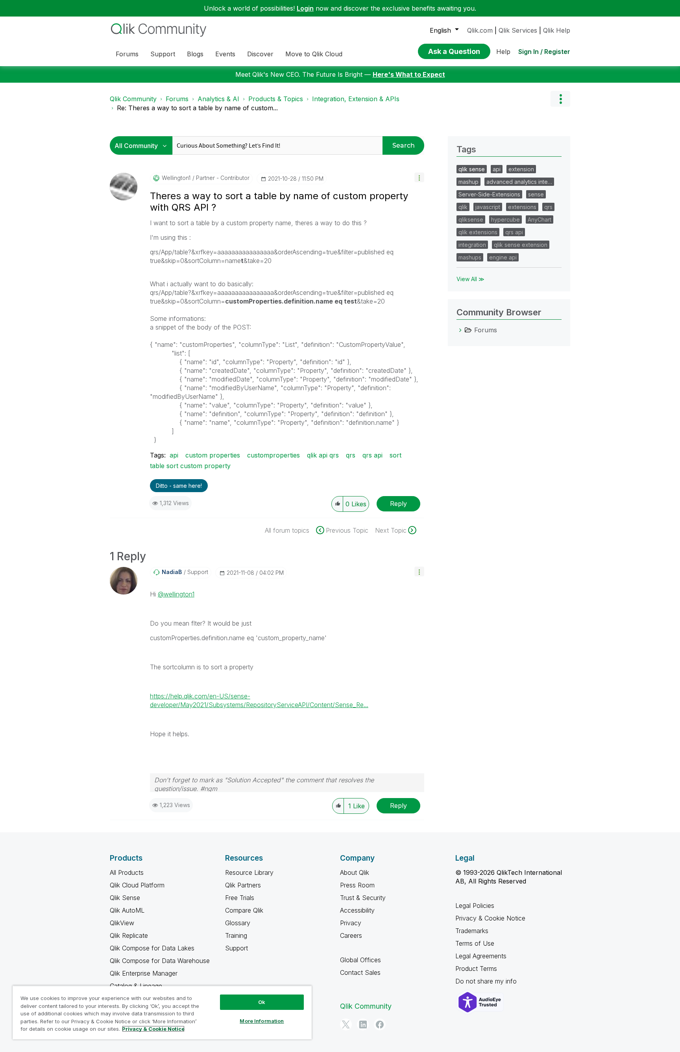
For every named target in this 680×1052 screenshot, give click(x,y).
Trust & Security (363, 898)
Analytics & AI (218, 99)
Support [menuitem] (162, 54)
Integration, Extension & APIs (355, 99)
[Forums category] (460, 330)
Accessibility (357, 910)
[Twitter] (346, 1024)
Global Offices (360, 960)
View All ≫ (470, 279)
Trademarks (471, 931)
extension (521, 169)
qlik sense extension (520, 244)
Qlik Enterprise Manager (143, 973)
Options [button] (560, 99)
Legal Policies (474, 905)
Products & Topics (275, 99)
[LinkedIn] (363, 1024)
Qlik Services (518, 30)
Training (236, 935)
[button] (419, 177)
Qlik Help (556, 30)
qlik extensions (477, 232)
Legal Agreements (480, 956)
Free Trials (239, 898)
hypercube (505, 219)
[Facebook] (380, 1024)
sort (395, 455)
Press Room (357, 885)
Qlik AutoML (127, 910)
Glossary (237, 923)
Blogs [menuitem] (195, 54)
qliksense (470, 219)
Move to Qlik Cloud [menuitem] (313, 54)
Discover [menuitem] (260, 54)
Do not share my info (487, 981)
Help (503, 52)
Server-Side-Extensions (489, 194)
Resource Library (249, 872)
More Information (262, 1021)
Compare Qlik (244, 910)
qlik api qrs (323, 455)
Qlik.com (480, 30)
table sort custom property (190, 466)
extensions (522, 207)
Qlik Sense (125, 898)
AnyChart (539, 219)
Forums (177, 99)
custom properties (212, 455)
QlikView (122, 923)
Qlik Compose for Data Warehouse (160, 961)
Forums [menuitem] (127, 54)
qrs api (372, 455)
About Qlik (354, 872)
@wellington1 (176, 594)
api (174, 455)
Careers (351, 935)
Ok (261, 1002)
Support (236, 948)
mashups (469, 257)
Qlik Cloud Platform (137, 885)
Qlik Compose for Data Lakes (152, 948)
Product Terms (476, 968)
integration (472, 244)
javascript (487, 207)
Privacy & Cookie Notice (490, 918)
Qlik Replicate (129, 935)
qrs (350, 455)
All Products (127, 872)
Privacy (350, 923)
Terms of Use (474, 943)
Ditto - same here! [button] (179, 485)
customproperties (273, 455)
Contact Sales (360, 972)
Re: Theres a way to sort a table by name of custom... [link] (197, 108)
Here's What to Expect (409, 74)
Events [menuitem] (225, 54)
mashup (468, 181)
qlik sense (471, 169)
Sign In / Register (544, 52)
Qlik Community (133, 99)
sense (536, 194)
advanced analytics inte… (519, 181)
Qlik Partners (243, 885)
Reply (398, 503)
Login (305, 8)
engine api (503, 257)
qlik (463, 207)
